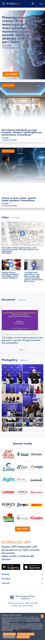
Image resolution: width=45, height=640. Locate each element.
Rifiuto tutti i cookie (9, 637)
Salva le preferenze (9, 634)
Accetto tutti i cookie (23, 637)
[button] (20, 350)
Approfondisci (10, 74)
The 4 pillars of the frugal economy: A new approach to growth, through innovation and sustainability (22, 340)
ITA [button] (40, 4)
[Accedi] (32, 4)
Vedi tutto (16, 218)
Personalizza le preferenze (26, 634)
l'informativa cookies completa (10, 627)
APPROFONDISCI (8, 85)
